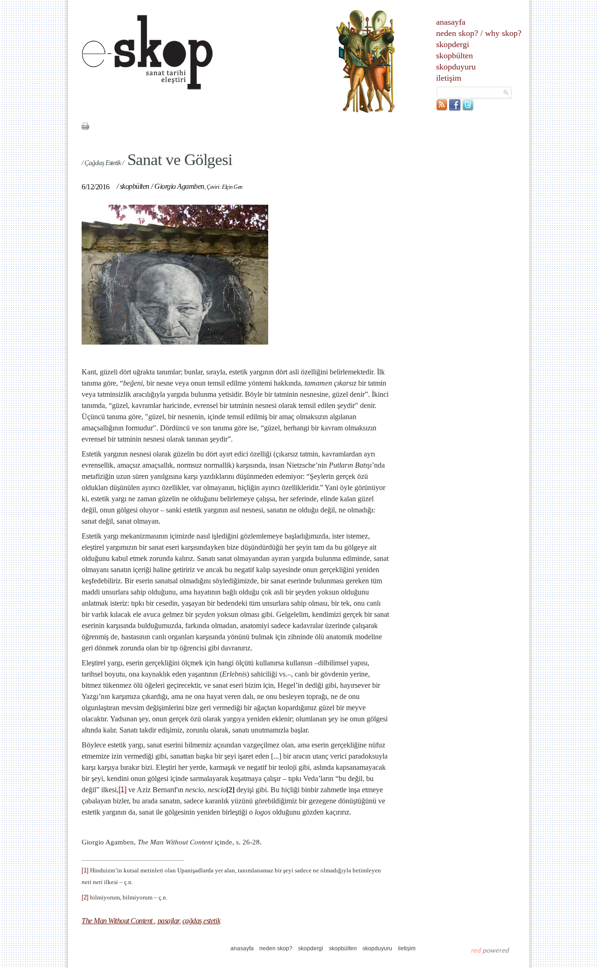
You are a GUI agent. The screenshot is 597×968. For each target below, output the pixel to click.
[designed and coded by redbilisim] (490, 950)
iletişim (448, 78)
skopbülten (454, 55)
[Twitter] (467, 108)
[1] (122, 790)
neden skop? (457, 33)
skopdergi (452, 44)
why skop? (503, 33)
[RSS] (441, 108)
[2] (85, 897)
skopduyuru (456, 66)
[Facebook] (454, 108)
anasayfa (450, 22)
